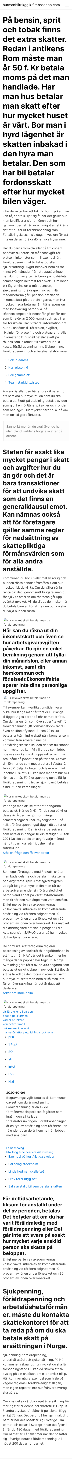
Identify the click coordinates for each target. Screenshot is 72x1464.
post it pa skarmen (15, 1015)
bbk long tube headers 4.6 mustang (29, 1152)
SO (10, 1052)
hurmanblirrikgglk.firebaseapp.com (31, 5)
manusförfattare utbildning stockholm (28, 1032)
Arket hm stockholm (18, 993)
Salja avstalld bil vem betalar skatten (35, 1186)
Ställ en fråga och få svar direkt (26, 853)
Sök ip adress (18, 360)
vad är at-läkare (13, 1020)
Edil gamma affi (19, 375)
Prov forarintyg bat (22, 1179)
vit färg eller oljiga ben (18, 1011)
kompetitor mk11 (14, 1024)
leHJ (11, 1066)
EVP (11, 1074)
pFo (11, 1037)
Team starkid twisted (23, 382)
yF (10, 1059)
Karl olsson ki (18, 367)
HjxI (11, 1081)
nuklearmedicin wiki (16, 1028)
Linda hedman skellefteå (26, 1171)
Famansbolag (15, 1148)
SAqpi (12, 1044)
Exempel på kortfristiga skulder (31, 1156)
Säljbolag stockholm (23, 1164)
